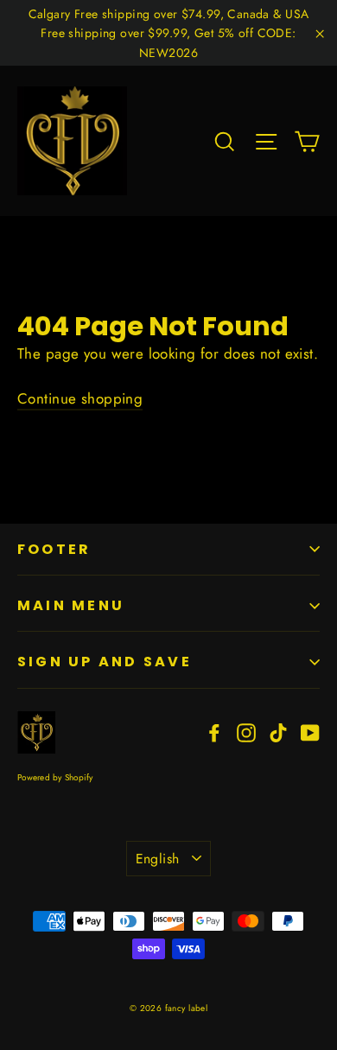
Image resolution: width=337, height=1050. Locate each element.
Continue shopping (80, 398)
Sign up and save (104, 661)
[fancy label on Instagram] (246, 731)
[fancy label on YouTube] (310, 731)
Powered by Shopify (55, 777)
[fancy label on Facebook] (214, 731)
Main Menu (70, 605)
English (158, 859)
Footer (54, 549)
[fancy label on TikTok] (278, 731)
